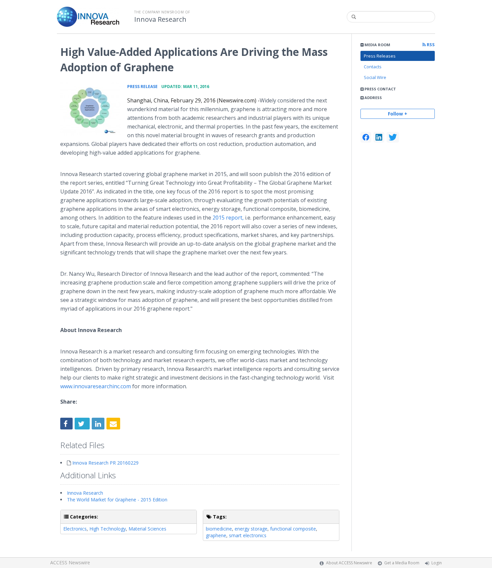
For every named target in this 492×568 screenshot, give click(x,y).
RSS (430, 45)
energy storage (251, 528)
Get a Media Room (401, 563)
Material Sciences (147, 528)
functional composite (293, 528)
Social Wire (375, 77)
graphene (216, 535)
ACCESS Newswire (70, 562)
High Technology (107, 528)
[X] (393, 137)
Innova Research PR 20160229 (105, 463)
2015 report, (228, 217)
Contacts (373, 67)
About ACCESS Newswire (349, 563)
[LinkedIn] (379, 137)
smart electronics (247, 535)
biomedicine (219, 528)
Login (436, 563)
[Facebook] (365, 137)
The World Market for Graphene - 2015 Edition (117, 499)
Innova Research (160, 19)
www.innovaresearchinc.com (95, 386)
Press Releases (380, 56)
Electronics (75, 528)
